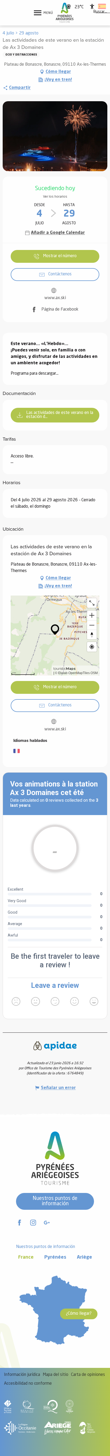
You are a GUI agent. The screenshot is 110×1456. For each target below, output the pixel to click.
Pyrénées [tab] (55, 1257)
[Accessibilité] (92, 6)
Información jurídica (22, 1375)
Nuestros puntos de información (55, 1201)
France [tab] (26, 1257)
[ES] (102, 6)
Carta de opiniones (88, 1375)
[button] (100, 12)
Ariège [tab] (84, 1257)
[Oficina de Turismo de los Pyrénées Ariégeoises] (65, 13)
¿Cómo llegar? (79, 1314)
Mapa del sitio (55, 1375)
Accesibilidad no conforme (28, 1383)
